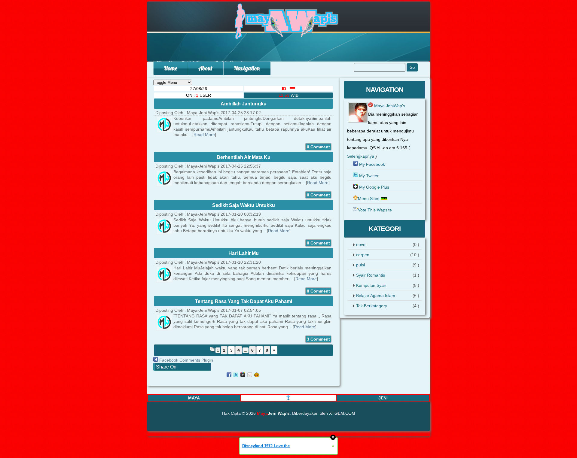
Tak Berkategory (371, 305)
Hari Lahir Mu (243, 253)
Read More (204, 134)
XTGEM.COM (342, 413)
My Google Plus (374, 187)
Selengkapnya (360, 156)
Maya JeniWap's (389, 105)
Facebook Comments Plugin (186, 360)
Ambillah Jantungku (244, 103)
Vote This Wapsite (375, 210)
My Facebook (372, 164)
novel (361, 244)
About (205, 68)
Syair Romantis (370, 275)
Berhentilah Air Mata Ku (243, 157)
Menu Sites (368, 198)
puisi (360, 264)
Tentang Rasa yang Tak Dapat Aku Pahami (243, 301)
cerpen (362, 254)
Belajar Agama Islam (375, 295)
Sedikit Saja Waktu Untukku (243, 205)
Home (170, 68)
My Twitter (369, 175)
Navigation (247, 68)
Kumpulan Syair (371, 285)
